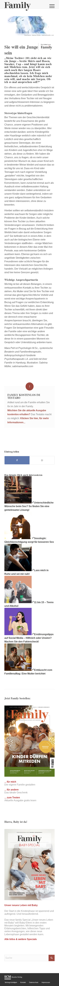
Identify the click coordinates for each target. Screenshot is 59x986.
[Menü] (50, 6)
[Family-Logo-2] (24, 6)
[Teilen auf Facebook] (17, 460)
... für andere (11, 789)
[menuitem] (50, 6)
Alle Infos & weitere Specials (20, 939)
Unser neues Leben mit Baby (21, 905)
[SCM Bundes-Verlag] (13, 979)
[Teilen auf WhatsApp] (42, 460)
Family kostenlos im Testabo (23, 396)
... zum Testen (12, 797)
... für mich (10, 781)
